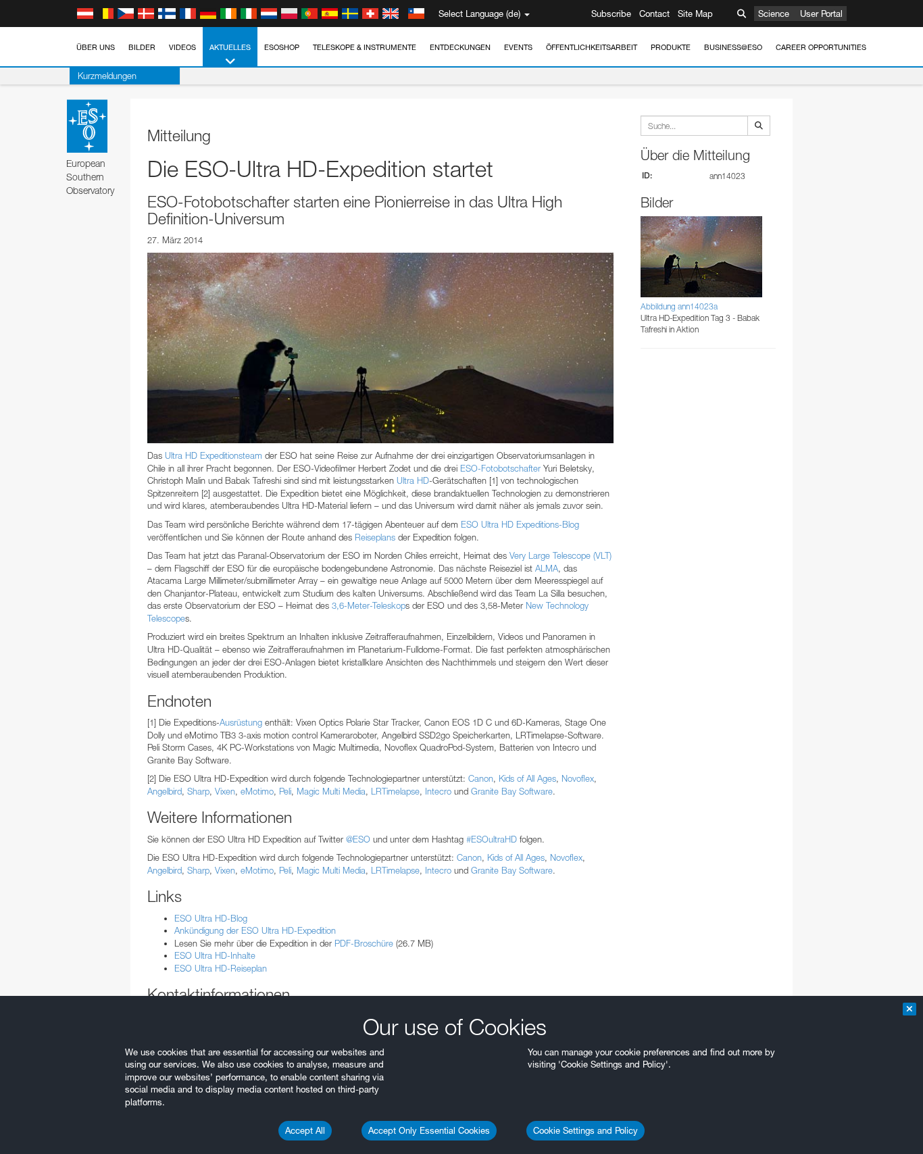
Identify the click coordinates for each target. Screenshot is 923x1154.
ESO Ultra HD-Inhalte (214, 955)
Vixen (225, 791)
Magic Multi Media (331, 791)
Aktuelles (230, 47)
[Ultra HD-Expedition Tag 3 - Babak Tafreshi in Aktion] (380, 348)
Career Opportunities (821, 47)
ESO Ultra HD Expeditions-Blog (520, 524)
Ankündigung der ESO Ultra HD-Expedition (255, 930)
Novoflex (578, 778)
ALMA (546, 568)
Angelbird (164, 791)
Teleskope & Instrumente (364, 47)
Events (518, 47)
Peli (285, 791)
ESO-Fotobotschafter (500, 468)
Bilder (141, 47)
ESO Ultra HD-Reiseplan (220, 968)
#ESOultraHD (491, 839)
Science (773, 13)
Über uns (95, 47)
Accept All (305, 1130)
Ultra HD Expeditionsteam (213, 455)
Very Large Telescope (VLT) (560, 555)
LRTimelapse (395, 791)
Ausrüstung (241, 722)
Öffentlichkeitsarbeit (591, 47)
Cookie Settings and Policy (585, 1130)
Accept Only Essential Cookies (429, 1130)
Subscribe (611, 13)
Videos (182, 47)
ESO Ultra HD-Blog (210, 918)
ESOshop (281, 47)
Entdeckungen (460, 47)
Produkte (671, 47)
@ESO (358, 839)
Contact (654, 13)
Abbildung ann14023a (679, 306)
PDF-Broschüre (363, 943)
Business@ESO (733, 47)
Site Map (695, 13)
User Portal (821, 13)
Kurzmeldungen (107, 75)
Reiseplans (375, 537)
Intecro (438, 791)
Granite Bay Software (512, 791)
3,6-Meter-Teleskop (368, 605)
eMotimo (257, 791)
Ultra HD (413, 480)
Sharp (198, 791)
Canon (480, 778)
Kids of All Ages (527, 778)
